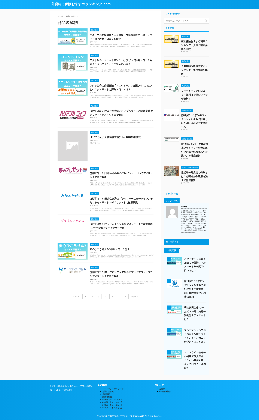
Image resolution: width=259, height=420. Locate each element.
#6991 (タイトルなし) (112, 399)
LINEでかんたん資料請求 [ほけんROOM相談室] (115, 137)
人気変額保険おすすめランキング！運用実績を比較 (194, 70)
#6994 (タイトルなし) (112, 407)
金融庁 (162, 389)
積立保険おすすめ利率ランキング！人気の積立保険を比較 (194, 45)
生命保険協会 (165, 391)
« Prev (76, 296)
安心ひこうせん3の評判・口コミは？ (110, 249)
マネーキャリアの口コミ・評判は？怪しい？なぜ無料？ (194, 94)
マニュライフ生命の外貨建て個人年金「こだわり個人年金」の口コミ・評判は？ (195, 360)
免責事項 (106, 394)
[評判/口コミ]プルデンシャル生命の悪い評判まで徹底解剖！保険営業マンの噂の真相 (195, 289)
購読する (174, 241)
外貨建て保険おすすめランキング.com (81, 4)
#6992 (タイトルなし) (112, 402)
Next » (134, 296)
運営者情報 (107, 397)
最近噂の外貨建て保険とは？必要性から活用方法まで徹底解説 (194, 176)
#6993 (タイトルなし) (112, 405)
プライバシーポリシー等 (113, 389)
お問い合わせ (108, 391)
